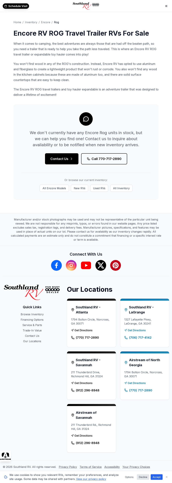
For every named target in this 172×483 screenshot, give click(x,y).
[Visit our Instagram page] (71, 265)
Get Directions (83, 330)
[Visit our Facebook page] (56, 265)
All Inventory (121, 188)
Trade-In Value (32, 330)
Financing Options (32, 319)
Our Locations (32, 341)
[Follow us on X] (100, 265)
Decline (143, 477)
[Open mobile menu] (166, 6)
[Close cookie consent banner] (166, 477)
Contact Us (59, 159)
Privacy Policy (68, 467)
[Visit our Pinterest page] (115, 265)
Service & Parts (32, 325)
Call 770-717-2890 (106, 159)
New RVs (79, 188)
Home (17, 22)
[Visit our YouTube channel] (86, 265)
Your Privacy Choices (136, 467)
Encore (45, 22)
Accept (157, 477)
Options (129, 477)
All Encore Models (54, 188)
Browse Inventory (32, 314)
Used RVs (99, 188)
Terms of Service (91, 467)
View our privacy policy (91, 479)
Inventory (31, 22)
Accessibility (112, 467)
